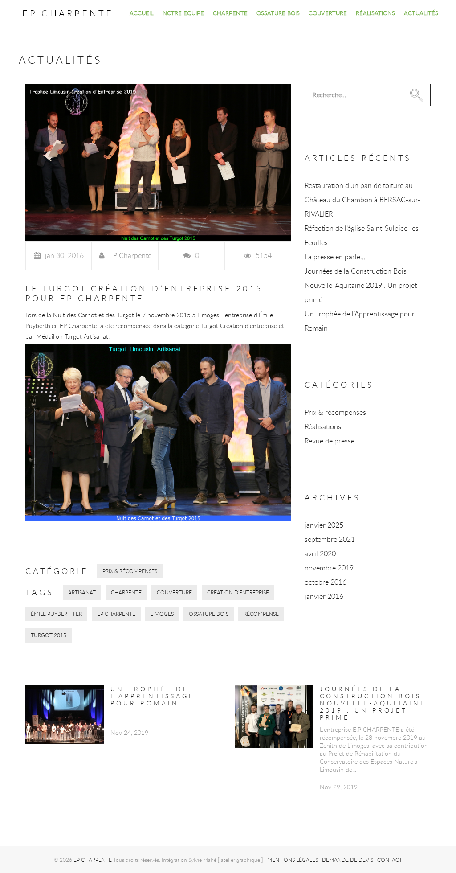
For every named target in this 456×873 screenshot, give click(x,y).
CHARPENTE (230, 13)
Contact (389, 859)
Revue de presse (329, 441)
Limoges (162, 613)
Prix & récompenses (129, 570)
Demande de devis (347, 859)
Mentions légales (292, 859)
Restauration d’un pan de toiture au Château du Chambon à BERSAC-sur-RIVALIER (362, 199)
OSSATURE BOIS (278, 13)
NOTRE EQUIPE (183, 13)
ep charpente (116, 613)
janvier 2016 (324, 596)
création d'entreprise (238, 592)
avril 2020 (320, 553)
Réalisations (323, 426)
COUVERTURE (328, 13)
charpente (126, 592)
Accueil (142, 13)
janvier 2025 (324, 525)
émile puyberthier (56, 613)
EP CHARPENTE (68, 13)
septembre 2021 (330, 539)
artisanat (82, 592)
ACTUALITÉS (421, 13)
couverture (174, 592)
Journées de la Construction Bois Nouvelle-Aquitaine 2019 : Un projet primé (361, 285)
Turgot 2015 (48, 635)
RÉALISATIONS (375, 13)
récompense (261, 613)
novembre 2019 (329, 568)
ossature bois (208, 613)
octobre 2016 (325, 582)
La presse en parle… (335, 257)
